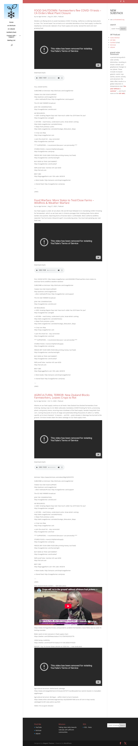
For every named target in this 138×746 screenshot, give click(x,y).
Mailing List (11, 40)
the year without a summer (118, 88)
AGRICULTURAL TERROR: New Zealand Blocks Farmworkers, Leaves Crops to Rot (62, 396)
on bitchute (11, 25)
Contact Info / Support (11, 36)
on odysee (11, 29)
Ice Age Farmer (41, 16)
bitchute (113, 45)
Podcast (61, 16)
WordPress (68, 743)
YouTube (39, 727)
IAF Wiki (112, 40)
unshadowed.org (118, 20)
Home (11, 22)
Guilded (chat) (11, 32)
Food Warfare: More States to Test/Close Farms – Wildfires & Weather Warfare (64, 201)
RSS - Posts (88, 727)
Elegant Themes (48, 743)
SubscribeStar (115, 38)
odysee (112, 47)
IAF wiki (122, 93)
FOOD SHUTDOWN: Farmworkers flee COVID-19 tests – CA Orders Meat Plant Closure (67, 12)
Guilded (113, 42)
